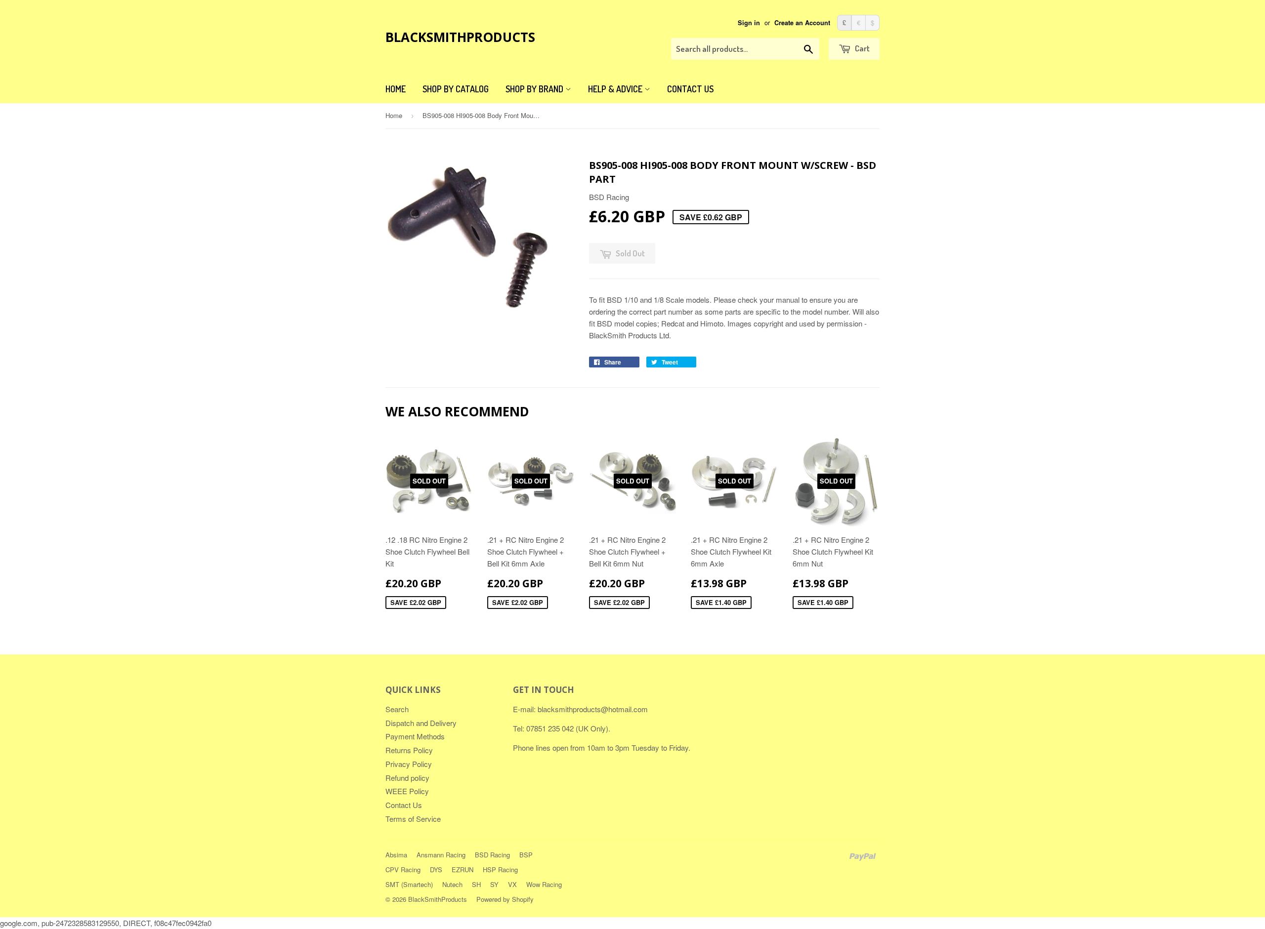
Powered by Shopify (505, 899)
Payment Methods (415, 736)
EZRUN (462, 869)
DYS (436, 869)
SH (476, 884)
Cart (861, 48)
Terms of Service (413, 818)
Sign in (749, 22)
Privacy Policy (408, 764)
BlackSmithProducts (460, 37)
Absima (396, 854)
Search (397, 709)
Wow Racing (544, 884)
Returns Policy (409, 750)
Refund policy (407, 777)
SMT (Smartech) (409, 884)
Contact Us (690, 88)
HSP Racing (500, 869)
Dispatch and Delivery (421, 723)
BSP (526, 854)
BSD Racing (492, 854)
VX (512, 884)
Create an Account (802, 22)
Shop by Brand (535, 88)
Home (395, 88)
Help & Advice (616, 88)
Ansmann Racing (441, 854)
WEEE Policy (407, 791)
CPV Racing (403, 869)
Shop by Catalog (455, 88)
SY (494, 884)
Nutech (452, 884)
